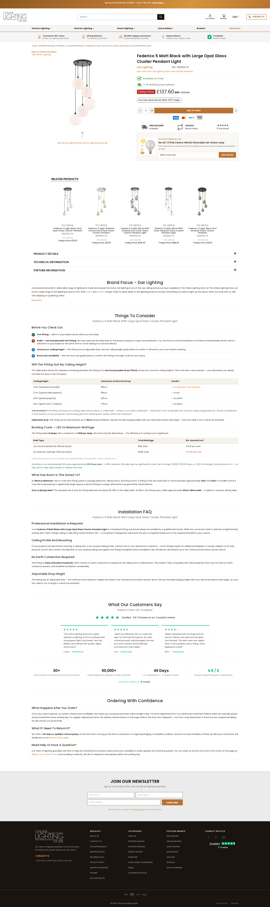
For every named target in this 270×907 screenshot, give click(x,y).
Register (104, 867)
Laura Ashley (165, 28)
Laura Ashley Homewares (140, 862)
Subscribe (172, 802)
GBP (234, 17)
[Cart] (224, 17)
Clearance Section (137, 873)
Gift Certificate (97, 878)
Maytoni (171, 857)
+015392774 (258, 16)
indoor (89, 291)
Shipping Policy (97, 851)
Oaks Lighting (173, 846)
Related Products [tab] (64, 179)
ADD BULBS (227, 154)
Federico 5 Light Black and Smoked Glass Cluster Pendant (202, 230)
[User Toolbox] (210, 17)
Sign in (93, 867)
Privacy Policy (138, 809)
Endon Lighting (174, 841)
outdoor (101, 291)
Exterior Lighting (83, 28)
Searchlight (173, 851)
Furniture (133, 857)
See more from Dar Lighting (151, 71)
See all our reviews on (134, 681)
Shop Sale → (158, 2)
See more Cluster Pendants (179, 71)
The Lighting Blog (98, 846)
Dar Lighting (144, 67)
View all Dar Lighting (41, 54)
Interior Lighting (41, 28)
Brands (200, 28)
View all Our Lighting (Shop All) (93, 143)
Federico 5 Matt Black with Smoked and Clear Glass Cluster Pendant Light (135, 230)
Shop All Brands (174, 867)
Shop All (132, 836)
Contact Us (96, 841)
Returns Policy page (59, 737)
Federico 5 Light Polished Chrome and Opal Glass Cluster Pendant (101, 230)
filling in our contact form (44, 754)
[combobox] (117, 17)
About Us (94, 836)
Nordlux (171, 862)
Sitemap (93, 873)
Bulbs (131, 867)
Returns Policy (97, 857)
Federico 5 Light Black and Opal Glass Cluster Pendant (67, 229)
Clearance (234, 28)
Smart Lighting (125, 28)
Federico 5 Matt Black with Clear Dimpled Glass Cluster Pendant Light (169, 230)
